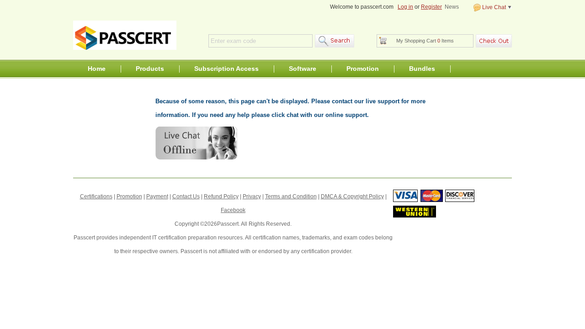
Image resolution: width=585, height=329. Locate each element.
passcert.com (124, 35)
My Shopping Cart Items (425, 40)
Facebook (233, 210)
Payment (157, 196)
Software (302, 68)
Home (97, 68)
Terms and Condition (291, 196)
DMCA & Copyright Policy (352, 196)
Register (431, 7)
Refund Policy (221, 196)
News (452, 7)
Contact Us (186, 196)
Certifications (96, 196)
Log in (405, 7)
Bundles (422, 68)
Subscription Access (226, 68)
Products (150, 68)
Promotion (362, 68)
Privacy (252, 196)
